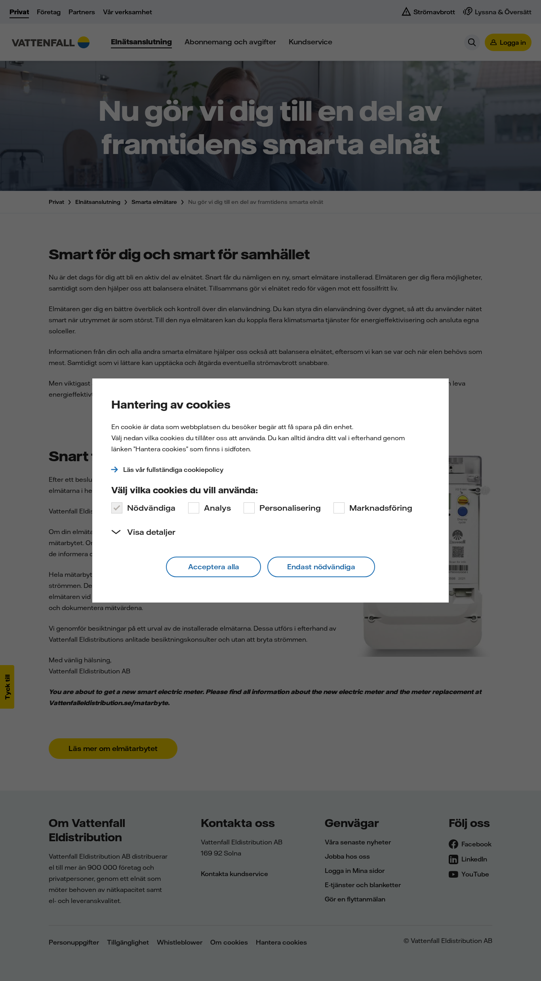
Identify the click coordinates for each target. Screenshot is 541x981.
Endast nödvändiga (321, 566)
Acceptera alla (213, 566)
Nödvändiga (151, 508)
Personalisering (290, 508)
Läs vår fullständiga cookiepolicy (173, 469)
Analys (217, 508)
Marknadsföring (380, 508)
